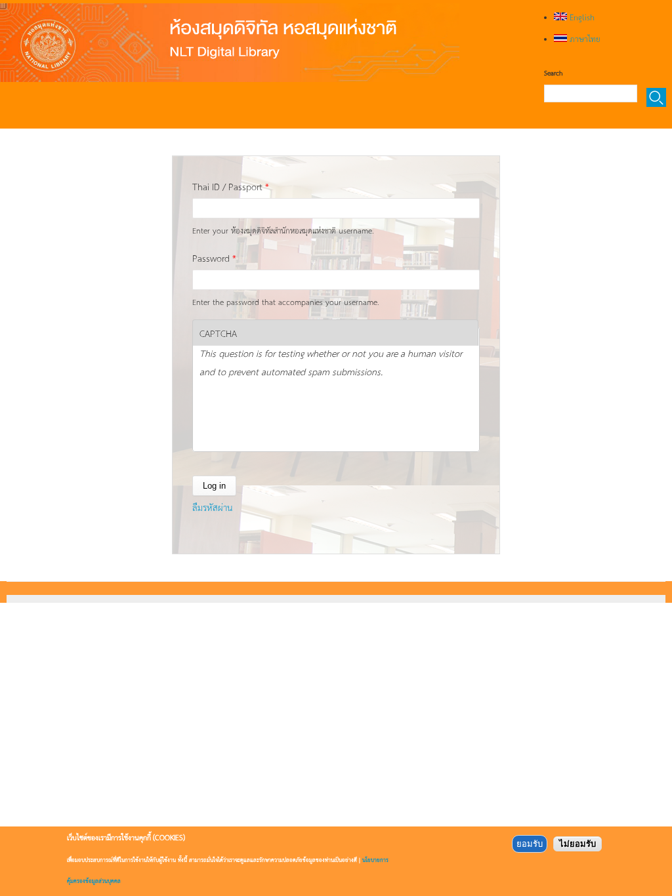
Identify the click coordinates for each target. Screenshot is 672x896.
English (581, 17)
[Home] (229, 42)
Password (214, 258)
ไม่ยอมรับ (577, 844)
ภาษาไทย (583, 38)
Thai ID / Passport (230, 186)
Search (553, 73)
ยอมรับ (529, 844)
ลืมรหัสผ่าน (212, 507)
